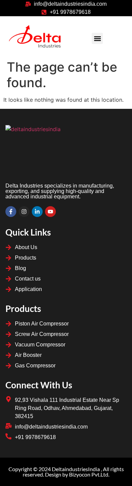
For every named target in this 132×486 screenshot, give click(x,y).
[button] (97, 38)
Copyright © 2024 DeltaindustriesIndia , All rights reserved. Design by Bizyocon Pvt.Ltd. (66, 472)
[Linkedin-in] (37, 211)
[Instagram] (24, 211)
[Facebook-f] (10, 211)
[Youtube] (50, 211)
